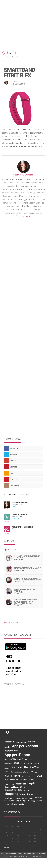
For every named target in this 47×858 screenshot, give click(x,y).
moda (38, 775)
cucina (36, 763)
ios (31, 772)
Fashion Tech (32, 767)
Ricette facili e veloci (12, 622)
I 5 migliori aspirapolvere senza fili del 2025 (27, 556)
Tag (14, 550)
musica (23, 779)
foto (7, 771)
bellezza (32, 759)
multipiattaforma (11, 780)
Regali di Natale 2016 (13, 790)
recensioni (21, 784)
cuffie (7, 768)
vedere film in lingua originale (17, 801)
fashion (16, 767)
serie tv (26, 790)
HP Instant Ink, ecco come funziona (24, 590)
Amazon (37, 146)
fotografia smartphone (19, 772)
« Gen (6, 847)
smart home (26, 794)
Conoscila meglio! (23, 216)
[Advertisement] (23, 23)
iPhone (15, 775)
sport (31, 798)
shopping (11, 794)
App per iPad (11, 750)
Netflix (31, 780)
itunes (24, 777)
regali (31, 783)
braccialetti (8, 763)
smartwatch (9, 798)
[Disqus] (23, 299)
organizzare (9, 784)
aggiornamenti (21, 742)
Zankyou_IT (16, 518)
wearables (11, 804)
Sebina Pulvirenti (16, 81)
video (39, 801)
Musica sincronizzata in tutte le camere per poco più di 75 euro (27, 568)
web (21, 804)
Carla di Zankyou (19, 515)
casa (16, 762)
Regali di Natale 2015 (15, 787)
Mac (30, 776)
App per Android (25, 746)
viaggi (33, 801)
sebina (15, 506)
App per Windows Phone (16, 759)
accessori (9, 741)
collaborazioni (26, 763)
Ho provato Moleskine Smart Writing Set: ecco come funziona (27, 579)
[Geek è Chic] (23, 54)
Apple (7, 747)
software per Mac (21, 798)
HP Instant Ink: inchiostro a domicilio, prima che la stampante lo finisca (25, 601)
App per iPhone (17, 755)
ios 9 (36, 772)
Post (7, 509)
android (31, 741)
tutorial (38, 798)
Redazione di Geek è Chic (22, 527)
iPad (7, 776)
